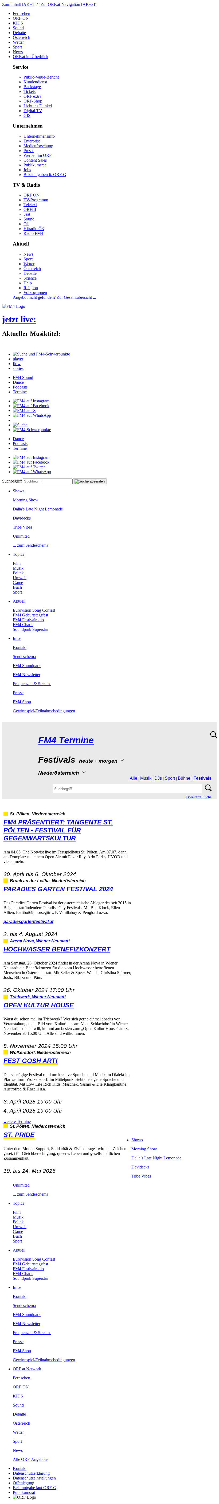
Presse (29, 150)
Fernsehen (21, 13)
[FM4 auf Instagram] (31, 401)
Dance (18, 382)
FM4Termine (66, 740)
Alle (133, 778)
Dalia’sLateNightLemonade (38, 509)
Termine (20, 392)
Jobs (27, 169)
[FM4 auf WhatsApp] (32, 415)
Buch (17, 587)
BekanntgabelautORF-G (34, 1487)
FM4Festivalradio (28, 620)
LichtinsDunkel (38, 106)
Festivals (202, 778)
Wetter (18, 42)
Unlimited (21, 536)
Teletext (30, 204)
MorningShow (25, 500)
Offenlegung (23, 1483)
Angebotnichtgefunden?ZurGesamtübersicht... (54, 297)
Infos (17, 638)
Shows (18, 491)
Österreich (21, 37)
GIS (27, 115)
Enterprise (32, 141)
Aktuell (19, 601)
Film (17, 563)
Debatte (19, 32)
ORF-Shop (33, 101)
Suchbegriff (12, 481)
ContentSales (35, 160)
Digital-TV (33, 110)
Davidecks (22, 518)
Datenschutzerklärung (31, 1473)
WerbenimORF (38, 155)
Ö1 (26, 224)
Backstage (32, 86)
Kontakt (19, 647)
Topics (18, 554)
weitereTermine (17, 1121)
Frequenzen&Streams (32, 683)
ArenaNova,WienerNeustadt (40, 941)
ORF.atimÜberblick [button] (30, 56)
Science (30, 278)
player (18, 359)
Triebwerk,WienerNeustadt (38, 997)
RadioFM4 (33, 233)
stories (18, 368)
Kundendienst (35, 82)
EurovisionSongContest (34, 610)
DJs (158, 778)
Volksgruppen (35, 292)
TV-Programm (36, 200)
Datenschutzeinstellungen (34, 1478)
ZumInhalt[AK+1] (19, 4)
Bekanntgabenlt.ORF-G (45, 174)
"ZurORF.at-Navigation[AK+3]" (68, 4)
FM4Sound (23, 377)
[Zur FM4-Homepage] (13, 306)
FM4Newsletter (26, 674)
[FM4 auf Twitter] (29, 467)
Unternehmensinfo (39, 136)
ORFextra (32, 96)
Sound (18, 28)
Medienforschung (38, 146)
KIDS (18, 23)
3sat (27, 214)
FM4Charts (23, 624)
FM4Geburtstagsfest (30, 615)
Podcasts (20, 387)
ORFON (21, 18)
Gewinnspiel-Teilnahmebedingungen (44, 711)
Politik (18, 573)
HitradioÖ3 (34, 228)
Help (28, 283)
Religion (31, 287)
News (18, 52)
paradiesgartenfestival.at (28, 921)
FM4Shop (22, 702)
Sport (17, 47)
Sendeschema (24, 656)
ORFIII (30, 209)
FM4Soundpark (27, 665)
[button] (41, 354)
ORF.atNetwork (27, 1369)
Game (18, 582)
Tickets (30, 91)
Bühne (184, 778)
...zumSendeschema (30, 545)
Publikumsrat (35, 165)
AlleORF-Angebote (30, 1459)
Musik (18, 568)
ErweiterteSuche (199, 797)
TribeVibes (22, 527)
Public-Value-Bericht (41, 77)
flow (17, 363)
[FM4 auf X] (24, 410)
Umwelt (19, 577)
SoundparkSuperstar (30, 629)
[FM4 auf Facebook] (31, 405)
